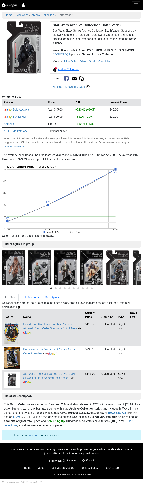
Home (8, 15)
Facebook (33, 435)
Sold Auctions (21, 109)
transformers (43, 449)
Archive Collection (42, 15)
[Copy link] (81, 78)
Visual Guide (88, 61)
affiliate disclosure (63, 467)
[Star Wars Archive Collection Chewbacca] (13, 267)
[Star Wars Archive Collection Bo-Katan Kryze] (117, 267)
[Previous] (5, 268)
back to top (112, 467)
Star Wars (22, 15)
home (27, 467)
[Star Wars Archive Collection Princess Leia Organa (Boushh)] (91, 267)
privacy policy (89, 467)
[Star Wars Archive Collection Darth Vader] (24, 47)
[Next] (137, 268)
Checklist (104, 61)
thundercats (113, 449)
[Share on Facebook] (66, 78)
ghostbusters (91, 453)
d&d (55, 453)
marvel (29, 449)
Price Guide (70, 61)
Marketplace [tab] (52, 297)
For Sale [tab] (10, 297)
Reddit (90, 460)
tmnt (75, 449)
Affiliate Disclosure (14, 146)
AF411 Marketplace (16, 130)
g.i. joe (57, 449)
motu (67, 449)
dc (101, 449)
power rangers (89, 449)
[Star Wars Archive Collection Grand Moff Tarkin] (39, 267)
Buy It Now (19, 116)
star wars (16, 449)
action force (73, 453)
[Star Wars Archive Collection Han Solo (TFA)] (65, 267)
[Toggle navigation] (136, 4)
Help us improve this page (69, 86)
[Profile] (23, 5)
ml (62, 453)
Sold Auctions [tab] (30, 297)
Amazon (9, 123)
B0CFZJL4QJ (61, 54)
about (41, 467)
